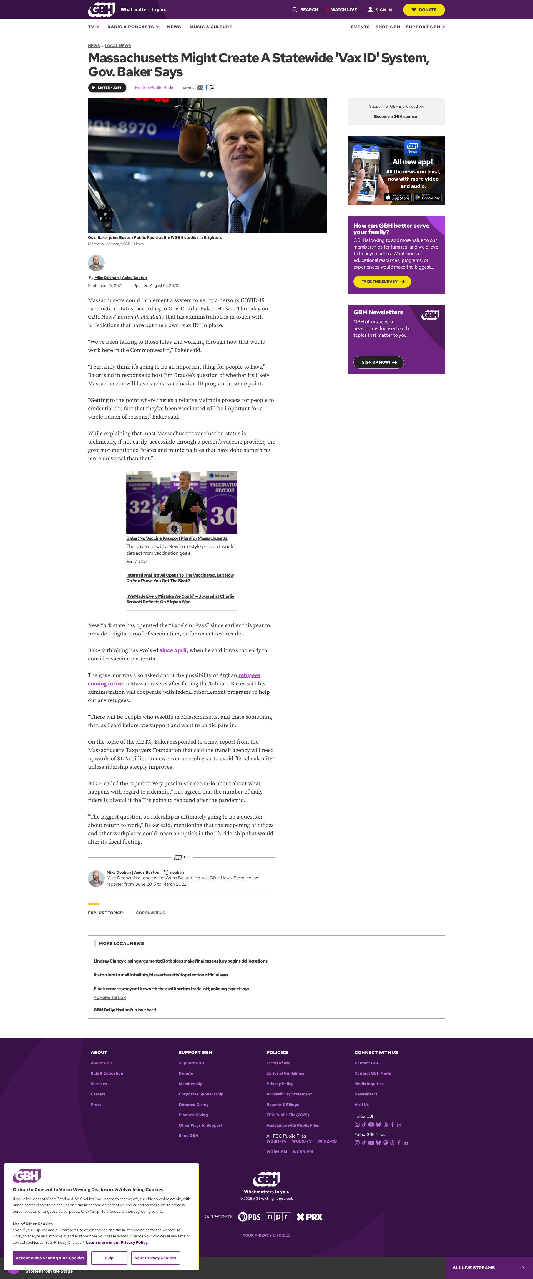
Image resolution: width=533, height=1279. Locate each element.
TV (91, 26)
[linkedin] (399, 1124)
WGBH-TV (276, 1141)
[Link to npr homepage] (278, 1216)
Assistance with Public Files (292, 1125)
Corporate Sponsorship (201, 1094)
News (174, 26)
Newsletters (366, 1094)
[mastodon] (385, 1142)
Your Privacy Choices (266, 1235)
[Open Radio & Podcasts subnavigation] (157, 26)
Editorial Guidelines (285, 1073)
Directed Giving (194, 1104)
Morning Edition (110, 998)
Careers (98, 1094)
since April (173, 650)
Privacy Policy (279, 1084)
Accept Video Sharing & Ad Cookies (50, 1257)
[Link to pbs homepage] (249, 1216)
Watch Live (344, 9)
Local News (118, 45)
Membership (191, 1084)
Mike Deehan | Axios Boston (120, 277)
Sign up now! (376, 362)
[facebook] (392, 1124)
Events (360, 26)
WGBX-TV (302, 1141)
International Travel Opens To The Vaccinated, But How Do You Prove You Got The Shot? (180, 578)
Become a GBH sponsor (396, 116)
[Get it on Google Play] (427, 197)
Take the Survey (380, 281)
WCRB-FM (303, 1151)
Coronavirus (150, 912)
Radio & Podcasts (130, 26)
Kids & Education (107, 1073)
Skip (109, 1257)
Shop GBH (388, 26)
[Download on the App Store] (397, 197)
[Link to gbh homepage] (101, 9)
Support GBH (423, 26)
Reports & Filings (282, 1104)
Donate (428, 9)
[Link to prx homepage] (309, 1216)
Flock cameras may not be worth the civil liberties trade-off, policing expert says (171, 989)
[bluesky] (378, 1124)
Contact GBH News (373, 1073)
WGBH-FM (276, 1151)
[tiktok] (364, 1124)
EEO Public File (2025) (287, 1115)
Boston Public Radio (155, 87)
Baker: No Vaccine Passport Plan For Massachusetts (177, 538)
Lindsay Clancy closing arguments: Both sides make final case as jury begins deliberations (180, 961)
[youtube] (371, 1124)
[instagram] (357, 1124)
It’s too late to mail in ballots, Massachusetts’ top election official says (161, 975)
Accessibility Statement (289, 1094)
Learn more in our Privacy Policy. (117, 1242)
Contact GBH (367, 1063)
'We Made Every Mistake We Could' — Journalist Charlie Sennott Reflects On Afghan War (180, 599)
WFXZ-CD (327, 1141)
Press (96, 1104)
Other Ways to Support (200, 1125)
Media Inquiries (369, 1084)
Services (99, 1084)
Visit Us (362, 1104)
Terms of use (278, 1063)
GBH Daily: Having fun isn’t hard (125, 1010)
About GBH (101, 1063)
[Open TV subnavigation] (97, 26)
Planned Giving (193, 1115)
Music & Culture (211, 26)
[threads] (385, 1124)
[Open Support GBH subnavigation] (443, 26)
